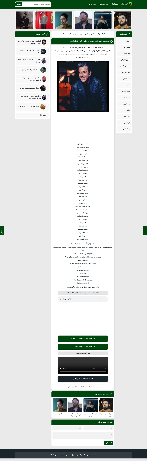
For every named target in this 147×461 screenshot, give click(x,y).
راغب (128, 110)
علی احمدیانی (125, 91)
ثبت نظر (109, 443)
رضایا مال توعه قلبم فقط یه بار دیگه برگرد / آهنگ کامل (89, 41)
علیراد (128, 85)
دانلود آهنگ (115, 4)
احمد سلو (127, 116)
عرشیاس (127, 122)
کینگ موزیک (101, 34)
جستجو (19, 4)
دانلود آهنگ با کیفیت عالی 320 (82, 338)
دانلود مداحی (92, 4)
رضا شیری (126, 103)
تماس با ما (54, 455)
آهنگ (95, 47)
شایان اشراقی (125, 59)
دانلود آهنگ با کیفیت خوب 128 (82, 346)
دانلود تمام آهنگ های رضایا (83, 378)
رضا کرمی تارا (126, 72)
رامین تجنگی (126, 53)
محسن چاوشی (125, 66)
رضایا (94, 34)
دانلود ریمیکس (104, 4)
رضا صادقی (126, 78)
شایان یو (127, 47)
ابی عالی (127, 97)
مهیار (128, 41)
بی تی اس (126, 129)
